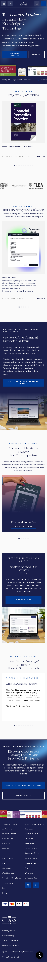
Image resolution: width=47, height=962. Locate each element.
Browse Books (23, 795)
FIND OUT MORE (23, 600)
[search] (10, 3)
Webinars (29, 873)
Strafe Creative (14, 957)
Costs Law (6, 843)
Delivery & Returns (10, 945)
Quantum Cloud (31, 834)
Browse (36, 54)
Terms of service (10, 940)
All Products (7, 829)
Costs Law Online (32, 853)
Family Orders (31, 848)
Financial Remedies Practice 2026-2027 (18, 146)
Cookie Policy (8, 935)
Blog (26, 868)
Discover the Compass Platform (23, 785)
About (4, 863)
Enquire (41, 298)
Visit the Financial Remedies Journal (23, 383)
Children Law (7, 839)
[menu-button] (3, 3)
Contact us (6, 868)
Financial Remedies (10, 834)
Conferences (30, 863)
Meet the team (8, 873)
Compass (29, 829)
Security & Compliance (11, 878)
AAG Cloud (29, 843)
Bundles (5, 848)
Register (5, 893)
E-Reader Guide (31, 878)
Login (4, 888)
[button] (14, 165)
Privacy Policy (8, 931)
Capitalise (29, 839)
